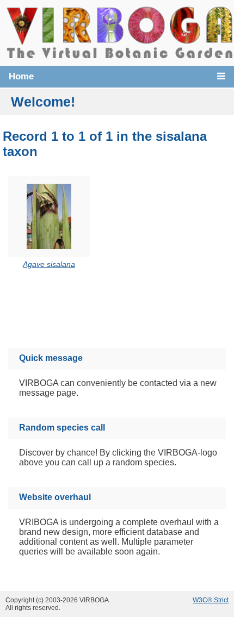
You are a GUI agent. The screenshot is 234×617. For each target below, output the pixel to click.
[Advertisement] (128, 310)
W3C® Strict (211, 600)
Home (21, 76)
